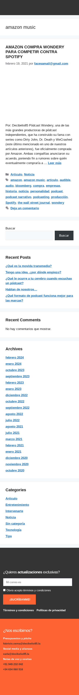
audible (65, 180)
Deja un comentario (24, 208)
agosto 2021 (14, 426)
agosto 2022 (14, 414)
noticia (23, 191)
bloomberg (23, 185)
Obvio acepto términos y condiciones (28, 590)
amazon (16, 180)
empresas (53, 185)
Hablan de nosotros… (21, 289)
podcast (57, 191)
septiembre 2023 (17, 376)
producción (59, 197)
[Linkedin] (7, 681)
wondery (58, 202)
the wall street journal (34, 202)
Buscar (10, 228)
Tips (9, 536)
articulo (52, 180)
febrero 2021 (15, 445)
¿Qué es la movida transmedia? (29, 266)
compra (38, 185)
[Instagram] (18, 681)
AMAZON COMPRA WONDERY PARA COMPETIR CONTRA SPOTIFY (35, 52)
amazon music (34, 180)
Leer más (54, 163)
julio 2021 (12, 433)
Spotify (11, 202)
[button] (72, 8)
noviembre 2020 (17, 464)
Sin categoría (15, 523)
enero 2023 (13, 389)
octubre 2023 (15, 370)
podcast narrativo (18, 197)
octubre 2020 (15, 470)
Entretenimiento (17, 505)
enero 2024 (13, 364)
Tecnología (13, 530)
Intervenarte (14, 511)
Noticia (29, 174)
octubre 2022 (15, 401)
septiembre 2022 (17, 408)
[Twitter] (29, 681)
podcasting (41, 197)
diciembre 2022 (17, 395)
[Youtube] (40, 681)
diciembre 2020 (17, 458)
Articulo (16, 174)
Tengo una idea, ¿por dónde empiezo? (33, 272)
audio (10, 185)
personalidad (39, 191)
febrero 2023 (15, 382)
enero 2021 (13, 451)
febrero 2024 (15, 357)
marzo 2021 (14, 439)
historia (11, 191)
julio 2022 (12, 420)
